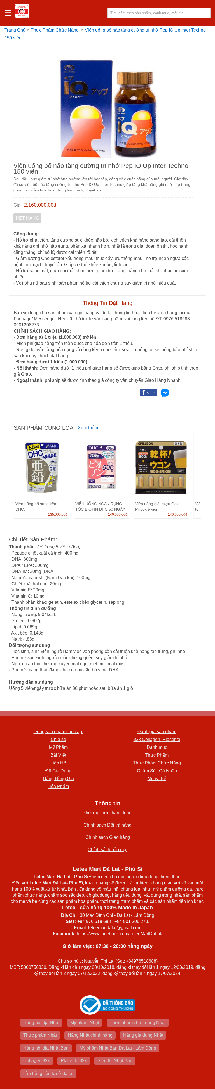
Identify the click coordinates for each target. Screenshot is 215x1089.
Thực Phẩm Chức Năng (55, 30)
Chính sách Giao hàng (107, 837)
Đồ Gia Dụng (58, 770)
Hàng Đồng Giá (58, 778)
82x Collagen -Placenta (157, 739)
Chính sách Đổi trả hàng (107, 825)
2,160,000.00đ (40, 205)
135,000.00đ (57, 515)
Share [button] (151, 393)
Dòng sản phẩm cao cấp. (58, 731)
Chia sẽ (58, 739)
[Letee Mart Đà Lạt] (22, 11)
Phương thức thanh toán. (108, 812)
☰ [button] (7, 13)
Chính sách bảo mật (107, 849)
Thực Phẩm (157, 755)
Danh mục (157, 747)
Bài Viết (58, 755)
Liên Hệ (58, 763)
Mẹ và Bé (157, 778)
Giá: (17, 205)
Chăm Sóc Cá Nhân (157, 770)
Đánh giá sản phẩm (156, 731)
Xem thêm (88, 427)
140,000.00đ (117, 515)
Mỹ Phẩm (58, 747)
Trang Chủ (14, 30)
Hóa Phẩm (58, 786)
